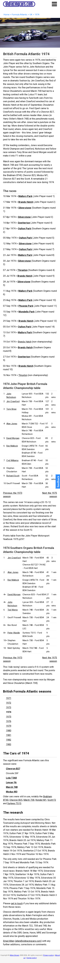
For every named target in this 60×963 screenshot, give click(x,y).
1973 (8, 707)
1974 (8, 712)
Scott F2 (51, 800)
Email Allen (8, 941)
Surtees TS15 (14, 803)
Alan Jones (11, 423)
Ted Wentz (13, 610)
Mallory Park (25, 196)
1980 (8, 730)
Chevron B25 (15, 800)
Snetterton (24, 222)
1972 (8, 702)
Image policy (32, 958)
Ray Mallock (12, 446)
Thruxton (22, 270)
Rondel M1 (40, 800)
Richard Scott (12, 475)
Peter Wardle (14, 632)
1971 (8, 698)
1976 (8, 721)
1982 (8, 739)
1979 (8, 726)
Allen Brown (14, 955)
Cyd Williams (12, 460)
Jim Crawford (13, 401)
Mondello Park (26, 311)
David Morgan (12, 438)
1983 (8, 744)
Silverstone (24, 207)
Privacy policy (48, 955)
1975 (8, 716)
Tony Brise (11, 409)
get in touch (17, 903)
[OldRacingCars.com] (19, 5)
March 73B (28, 800)
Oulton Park (24, 228)
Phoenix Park (25, 306)
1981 (8, 735)
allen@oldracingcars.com (28, 941)
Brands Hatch (25, 202)
